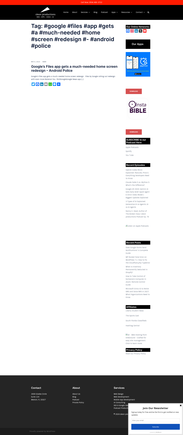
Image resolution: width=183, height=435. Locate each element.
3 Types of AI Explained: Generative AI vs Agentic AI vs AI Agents (137, 204)
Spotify (129, 151)
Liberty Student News (135, 311)
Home (65, 12)
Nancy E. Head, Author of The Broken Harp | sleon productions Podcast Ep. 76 (137, 214)
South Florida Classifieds (136, 321)
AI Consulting (119, 402)
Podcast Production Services (126, 408)
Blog (95, 12)
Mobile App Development (124, 400)
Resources (125, 12)
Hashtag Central (133, 326)
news (44, 62)
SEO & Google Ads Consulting (126, 405)
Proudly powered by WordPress (42, 431)
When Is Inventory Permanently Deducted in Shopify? (137, 270)
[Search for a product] (148, 12)
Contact (139, 12)
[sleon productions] (45, 12)
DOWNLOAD (134, 91)
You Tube (130, 155)
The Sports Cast (132, 316)
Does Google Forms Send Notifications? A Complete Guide (137, 250)
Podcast (104, 12)
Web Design (118, 394)
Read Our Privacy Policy (136, 354)
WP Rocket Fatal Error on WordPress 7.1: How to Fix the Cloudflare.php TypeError (138, 260)
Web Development (121, 397)
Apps (114, 12)
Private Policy (78, 402)
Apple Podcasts (132, 147)
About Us (76, 394)
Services (84, 12)
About (74, 12)
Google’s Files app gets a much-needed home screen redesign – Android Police (74, 68)
